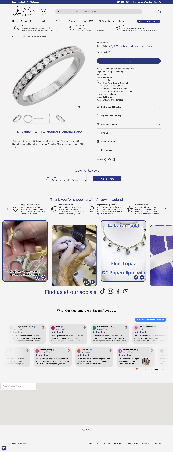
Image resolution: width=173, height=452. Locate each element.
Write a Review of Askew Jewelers (150, 319)
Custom (23, 21)
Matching (77, 141)
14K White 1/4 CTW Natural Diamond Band (32, 36)
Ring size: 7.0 (53, 144)
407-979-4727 (123, 2)
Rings (32, 21)
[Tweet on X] (104, 159)
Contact (158, 443)
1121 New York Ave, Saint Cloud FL (147, 2)
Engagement (66, 141)
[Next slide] (168, 253)
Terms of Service (132, 443)
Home (15, 21)
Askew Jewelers (103, 42)
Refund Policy (118, 443)
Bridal (47, 141)
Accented (40, 141)
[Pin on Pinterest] (114, 159)
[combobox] (99, 11)
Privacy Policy (147, 443)
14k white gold (28, 141)
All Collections (105, 21)
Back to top (86, 430)
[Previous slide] (4, 253)
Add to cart (128, 61)
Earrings (59, 21)
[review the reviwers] (42, 328)
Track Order (107, 443)
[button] (159, 11)
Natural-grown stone (37, 144)
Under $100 (88, 21)
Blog (97, 443)
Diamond (56, 141)
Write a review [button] (107, 179)
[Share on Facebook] (109, 159)
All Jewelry (122, 21)
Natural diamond (19, 144)
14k (19, 141)
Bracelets (73, 21)
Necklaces (45, 21)
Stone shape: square (69, 144)
